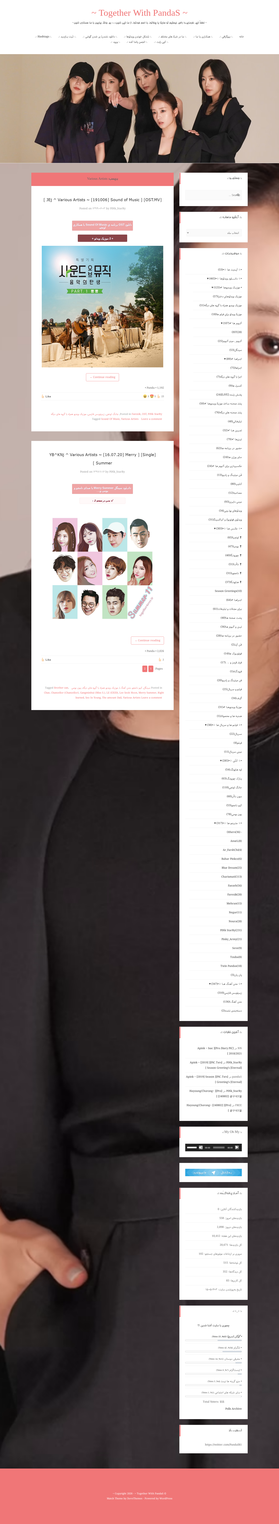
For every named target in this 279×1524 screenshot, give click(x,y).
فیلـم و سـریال (232, 689)
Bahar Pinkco (231, 859)
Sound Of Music (110, 419)
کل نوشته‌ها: (235, 1263)
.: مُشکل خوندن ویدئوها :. (138, 36)
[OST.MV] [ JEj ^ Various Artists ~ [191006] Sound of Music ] (102, 199)
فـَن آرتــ (236, 644)
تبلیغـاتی (235, 421)
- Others (234, 832)
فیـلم (238, 743)
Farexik (136, 414)
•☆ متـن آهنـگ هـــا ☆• (226, 984)
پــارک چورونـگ (232, 778)
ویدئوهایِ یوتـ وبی (230, 511)
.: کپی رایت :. (161, 42)
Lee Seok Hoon (128, 693)
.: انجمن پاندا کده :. (137, 42)
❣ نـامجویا (234, 573)
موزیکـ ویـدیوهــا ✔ (230, 707)
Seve (237, 948)
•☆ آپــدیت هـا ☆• (230, 269)
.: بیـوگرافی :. (226, 36)
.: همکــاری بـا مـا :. (203, 36)
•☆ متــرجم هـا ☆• (229, 823)
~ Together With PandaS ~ (139, 14)
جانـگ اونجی (112, 414)
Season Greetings (228, 591)
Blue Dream (232, 868)
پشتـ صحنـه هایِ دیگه (228, 412)
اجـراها (236, 368)
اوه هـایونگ (233, 769)
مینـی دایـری (233, 502)
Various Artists (130, 419)
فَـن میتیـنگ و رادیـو (229, 475)
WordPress (165, 1498)
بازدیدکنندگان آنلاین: (230, 1209)
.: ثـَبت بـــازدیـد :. (67, 36)
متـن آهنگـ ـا (125, 688)
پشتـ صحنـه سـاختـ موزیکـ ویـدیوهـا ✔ (220, 403)
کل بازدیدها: (235, 1245)
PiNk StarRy (155, 414)
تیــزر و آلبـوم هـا (231, 627)
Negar (235, 912)
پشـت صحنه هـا (231, 618)
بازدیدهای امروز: (233, 1218)
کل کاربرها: (235, 1280)
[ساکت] (201, 1147)
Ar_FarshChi (232, 850)
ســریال (236, 734)
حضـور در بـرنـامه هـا (229, 448)
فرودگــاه (236, 671)
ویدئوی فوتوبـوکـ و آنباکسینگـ (225, 519)
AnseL (236, 841)
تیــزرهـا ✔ (234, 439)
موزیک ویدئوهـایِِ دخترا (227, 296)
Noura (235, 921)
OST (144, 414)
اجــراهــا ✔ (234, 359)
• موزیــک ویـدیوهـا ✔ (228, 287)
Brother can (61, 688)
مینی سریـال (233, 752)
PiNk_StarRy (118, 208)
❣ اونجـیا (235, 537)
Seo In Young (93, 698)
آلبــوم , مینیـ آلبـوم (230, 341)
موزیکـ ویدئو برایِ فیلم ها (227, 314)
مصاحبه (235, 493)
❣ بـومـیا (235, 546)
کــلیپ (236, 484)
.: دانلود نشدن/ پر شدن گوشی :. (100, 36)
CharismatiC (231, 877)
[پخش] (237, 1147)
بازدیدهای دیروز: (233, 1227)
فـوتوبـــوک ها (233, 653)
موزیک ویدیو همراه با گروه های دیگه (68, 414)
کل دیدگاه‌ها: (234, 1271)
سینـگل (146, 688)
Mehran (234, 903)
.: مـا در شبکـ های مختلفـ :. (172, 36)
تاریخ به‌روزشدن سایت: (229, 1289)
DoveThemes (134, 1498)
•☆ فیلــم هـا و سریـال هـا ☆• (224, 725)
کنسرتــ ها (235, 386)
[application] (213, 1147)
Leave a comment (151, 419)
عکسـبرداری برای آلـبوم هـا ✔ (224, 466)
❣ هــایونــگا (233, 582)
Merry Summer (147, 693)
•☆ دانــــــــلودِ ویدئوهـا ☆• (225, 278)
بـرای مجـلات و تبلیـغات (227, 609)
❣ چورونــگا (233, 555)
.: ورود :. (115, 42)
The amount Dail (112, 698)
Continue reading (102, 377)
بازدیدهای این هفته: (231, 1236)
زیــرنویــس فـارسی (96, 414)
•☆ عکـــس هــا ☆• (229, 528)
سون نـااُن (234, 796)
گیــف (237, 698)
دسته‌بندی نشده (231, 1010)
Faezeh (235, 885)
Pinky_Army (231, 939)
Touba (236, 957)
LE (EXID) (112, 693)
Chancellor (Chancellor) (65, 693)
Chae (47, 693)
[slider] (192, 1147)
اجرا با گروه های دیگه (229, 377)
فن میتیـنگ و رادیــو (229, 680)
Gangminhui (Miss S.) (92, 693)
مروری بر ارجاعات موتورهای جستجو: (222, 1254)
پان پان (236, 975)
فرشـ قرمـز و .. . (231, 662)
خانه (241, 36)
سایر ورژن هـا (232, 457)
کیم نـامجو (137, 688)
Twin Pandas (231, 966)
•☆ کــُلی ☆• (232, 760)
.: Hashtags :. (43, 36)
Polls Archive (233, 1409)
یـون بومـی (76, 688)
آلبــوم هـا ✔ (232, 323)
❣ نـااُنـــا (235, 564)
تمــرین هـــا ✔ (232, 430)
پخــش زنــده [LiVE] (229, 394)
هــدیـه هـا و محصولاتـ (229, 716)
